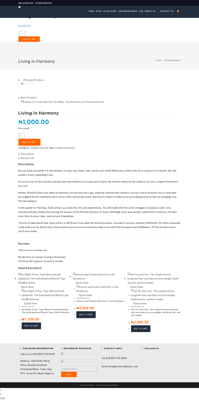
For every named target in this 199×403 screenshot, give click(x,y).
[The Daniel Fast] (28, 88)
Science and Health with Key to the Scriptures (100, 301)
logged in (38, 261)
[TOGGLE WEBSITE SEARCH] (181, 11)
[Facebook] (143, 354)
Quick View (27, 286)
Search (69, 374)
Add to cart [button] (31, 326)
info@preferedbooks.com (123, 366)
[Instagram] (143, 358)
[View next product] (38, 97)
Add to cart (29, 39)
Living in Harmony (172, 60)
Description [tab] (27, 153)
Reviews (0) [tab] (27, 158)
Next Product (29, 97)
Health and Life (39, 147)
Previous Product (33, 80)
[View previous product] (22, 80)
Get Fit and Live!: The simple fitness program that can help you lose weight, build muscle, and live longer (156, 312)
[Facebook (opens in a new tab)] (176, 3)
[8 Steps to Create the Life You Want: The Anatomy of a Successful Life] (62, 101)
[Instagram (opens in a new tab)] (179, 3)
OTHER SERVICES (43, 3)
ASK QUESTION (25, 3)
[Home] (153, 60)
